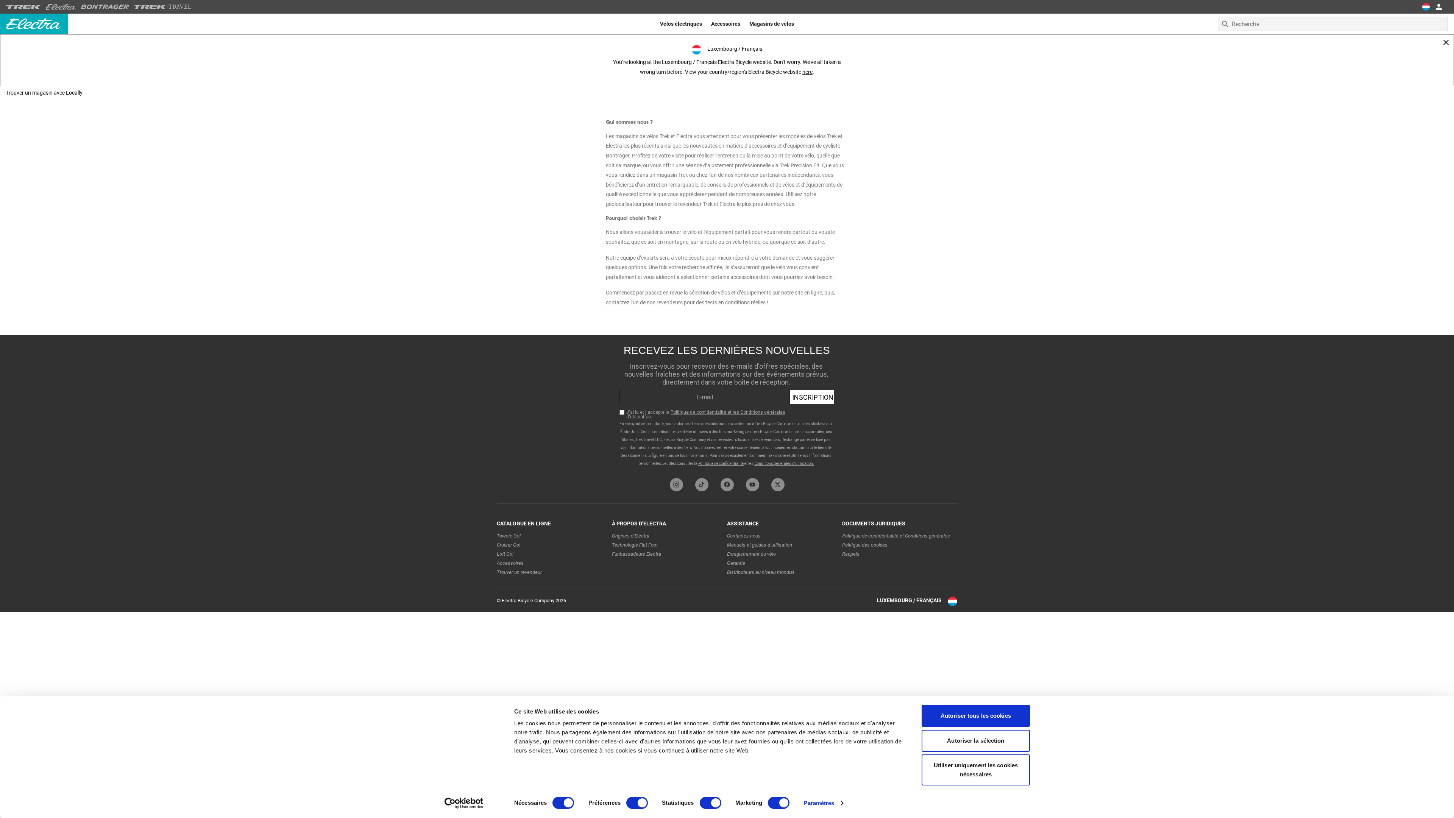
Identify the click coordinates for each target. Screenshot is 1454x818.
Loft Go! (505, 554)
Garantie (736, 563)
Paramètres (818, 803)
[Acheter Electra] (61, 7)
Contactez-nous (744, 536)
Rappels (851, 554)
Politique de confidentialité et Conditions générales (896, 536)
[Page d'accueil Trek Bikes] (23, 7)
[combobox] (1333, 24)
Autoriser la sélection (975, 740)
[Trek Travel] (163, 7)
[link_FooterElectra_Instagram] (676, 484)
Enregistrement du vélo (751, 554)
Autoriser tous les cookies (976, 715)
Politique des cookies (865, 545)
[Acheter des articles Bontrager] (105, 7)
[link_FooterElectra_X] (778, 484)
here (807, 72)
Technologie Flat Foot (635, 545)
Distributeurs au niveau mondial (760, 572)
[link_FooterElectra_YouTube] (752, 484)
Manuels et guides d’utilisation (759, 545)
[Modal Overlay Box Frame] (727, 404)
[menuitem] (681, 24)
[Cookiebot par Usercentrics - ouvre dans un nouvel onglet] (464, 803)
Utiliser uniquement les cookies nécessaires (976, 769)
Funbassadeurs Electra (636, 554)
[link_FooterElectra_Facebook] (727, 484)
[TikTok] (701, 484)
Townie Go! (509, 536)
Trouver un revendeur (519, 572)
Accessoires (510, 563)
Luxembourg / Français (909, 600)
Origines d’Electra (630, 536)
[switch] (637, 803)
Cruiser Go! (508, 545)
